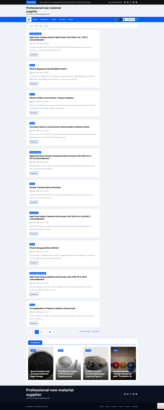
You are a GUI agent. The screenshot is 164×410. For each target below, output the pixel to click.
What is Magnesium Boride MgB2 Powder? (48, 69)
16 (50, 332)
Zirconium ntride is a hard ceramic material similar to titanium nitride (59, 127)
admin (34, 43)
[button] (137, 19)
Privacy (127, 406)
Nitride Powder (35, 152)
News (54, 19)
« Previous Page (84, 331)
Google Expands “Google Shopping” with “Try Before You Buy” (123, 375)
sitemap (135, 406)
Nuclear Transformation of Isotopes (45, 187)
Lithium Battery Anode (37, 273)
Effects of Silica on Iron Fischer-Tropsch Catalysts (51, 98)
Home (35, 19)
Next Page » (96, 331)
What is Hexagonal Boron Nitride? (44, 248)
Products (44, 19)
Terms (121, 406)
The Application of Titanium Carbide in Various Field (52, 308)
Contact (62, 19)
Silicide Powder (35, 34)
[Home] (28, 19)
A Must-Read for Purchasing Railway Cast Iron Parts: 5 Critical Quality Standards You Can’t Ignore (95, 377)
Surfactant (33, 213)
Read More (33, 55)
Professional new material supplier (43, 9)
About (71, 19)
